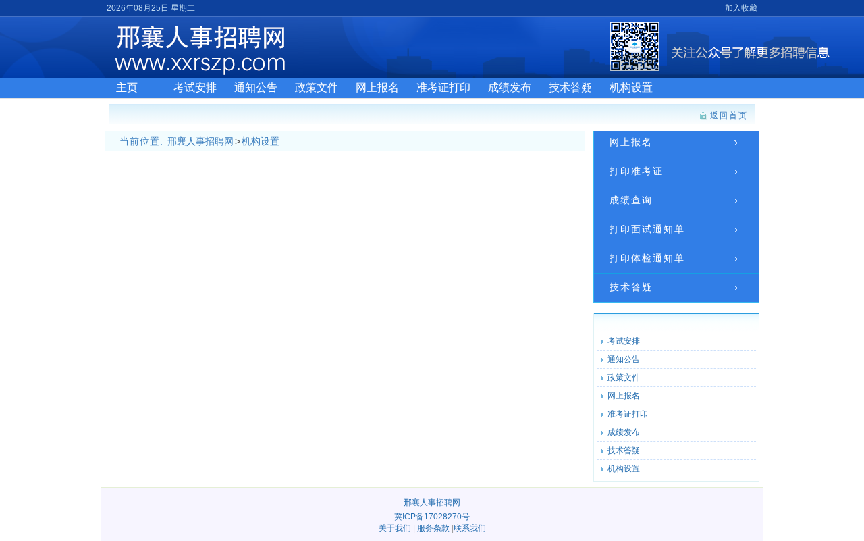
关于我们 (395, 528)
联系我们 (470, 528)
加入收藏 (741, 8)
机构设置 (631, 87)
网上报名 (377, 87)
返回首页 (729, 115)
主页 (127, 87)
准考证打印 (443, 87)
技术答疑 (570, 87)
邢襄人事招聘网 (200, 141)
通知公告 (255, 87)
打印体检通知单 (647, 258)
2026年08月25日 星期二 (151, 8)
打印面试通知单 (647, 229)
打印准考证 (637, 170)
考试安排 (195, 87)
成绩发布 (509, 87)
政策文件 (316, 87)
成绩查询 (631, 200)
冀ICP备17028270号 (432, 516)
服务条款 (433, 528)
